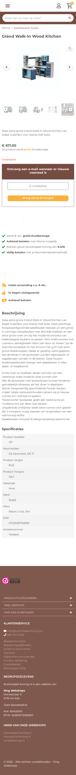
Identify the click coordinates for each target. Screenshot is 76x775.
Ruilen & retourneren (17, 649)
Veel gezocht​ (14, 605)
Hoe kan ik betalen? (19, 612)
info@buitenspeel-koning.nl (24, 631)
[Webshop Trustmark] (38, 270)
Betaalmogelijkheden (17, 645)
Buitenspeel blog (15, 668)
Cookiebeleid (12, 664)
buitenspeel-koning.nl (18, 732)
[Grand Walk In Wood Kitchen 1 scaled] (38, 67)
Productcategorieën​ (20, 598)
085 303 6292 (15, 634)
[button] (7, 5)
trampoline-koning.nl (17, 736)
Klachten (9, 652)
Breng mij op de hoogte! (38, 198)
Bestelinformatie (14, 641)
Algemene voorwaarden (19, 656)
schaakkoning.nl (14, 740)
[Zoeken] (70, 18)
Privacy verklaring (15, 660)
